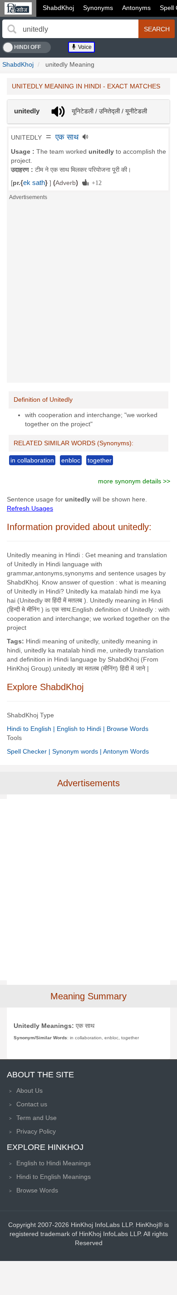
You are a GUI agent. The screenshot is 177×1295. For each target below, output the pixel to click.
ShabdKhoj (58, 7)
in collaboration (32, 460)
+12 (95, 182)
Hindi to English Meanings (53, 1176)
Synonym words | (77, 751)
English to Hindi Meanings (53, 1163)
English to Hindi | (82, 728)
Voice (84, 47)
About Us (29, 1090)
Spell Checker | (29, 751)
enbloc (70, 460)
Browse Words (127, 728)
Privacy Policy (36, 1131)
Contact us (31, 1104)
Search (157, 29)
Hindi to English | (32, 728)
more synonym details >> (134, 481)
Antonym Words (126, 751)
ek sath (34, 183)
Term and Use (36, 1117)
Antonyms (136, 7)
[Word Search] (11, 29)
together (100, 460)
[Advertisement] (88, 294)
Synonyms (98, 7)
